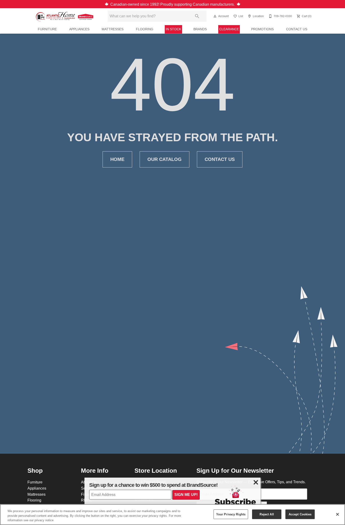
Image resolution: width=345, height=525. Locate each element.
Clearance (229, 29)
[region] (172, 514)
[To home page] (65, 16)
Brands (200, 29)
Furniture (47, 29)
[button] (215, 16)
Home (117, 159)
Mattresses (112, 29)
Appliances (79, 29)
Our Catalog (164, 159)
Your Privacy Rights (230, 514)
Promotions (262, 29)
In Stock (173, 29)
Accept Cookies (300, 514)
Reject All (267, 514)
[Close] (337, 514)
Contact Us (296, 29)
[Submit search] (197, 16)
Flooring (144, 29)
